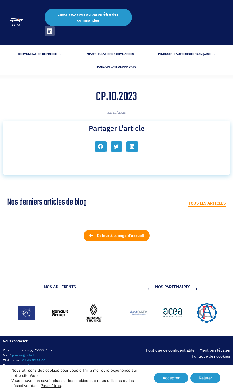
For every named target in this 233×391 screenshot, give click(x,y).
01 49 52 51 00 (33, 360)
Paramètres (51, 385)
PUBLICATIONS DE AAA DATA (116, 66)
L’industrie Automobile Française (184, 54)
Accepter (171, 377)
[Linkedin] (50, 31)
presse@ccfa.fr (23, 355)
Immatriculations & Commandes (110, 54)
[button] (101, 146)
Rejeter (205, 377)
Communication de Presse (37, 54)
